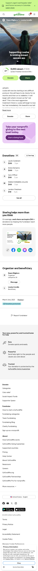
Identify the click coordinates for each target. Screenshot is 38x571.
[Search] (4, 14)
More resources (8, 486)
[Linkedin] (30, 250)
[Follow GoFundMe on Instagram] (16, 503)
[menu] (34, 14)
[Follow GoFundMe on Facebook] (4, 503)
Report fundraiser (20, 315)
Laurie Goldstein (14, 161)
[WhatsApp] (19, 250)
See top (31, 155)
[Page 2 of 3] (19, 61)
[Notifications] (29, 14)
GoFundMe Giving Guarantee (19, 369)
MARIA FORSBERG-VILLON (18, 182)
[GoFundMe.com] (19, 14)
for (19, 20)
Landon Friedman (14, 189)
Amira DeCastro (14, 168)
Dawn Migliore (13, 273)
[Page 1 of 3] (17, 61)
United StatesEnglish (20, 497)
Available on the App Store (20, 509)
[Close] (34, 5)
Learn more (10, 8)
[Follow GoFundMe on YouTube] (8, 503)
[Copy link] (8, 250)
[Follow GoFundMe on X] (12, 503)
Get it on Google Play (8, 509)
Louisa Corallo (13, 287)
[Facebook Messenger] (25, 250)
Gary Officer (12, 175)
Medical (21, 300)
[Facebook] (13, 250)
